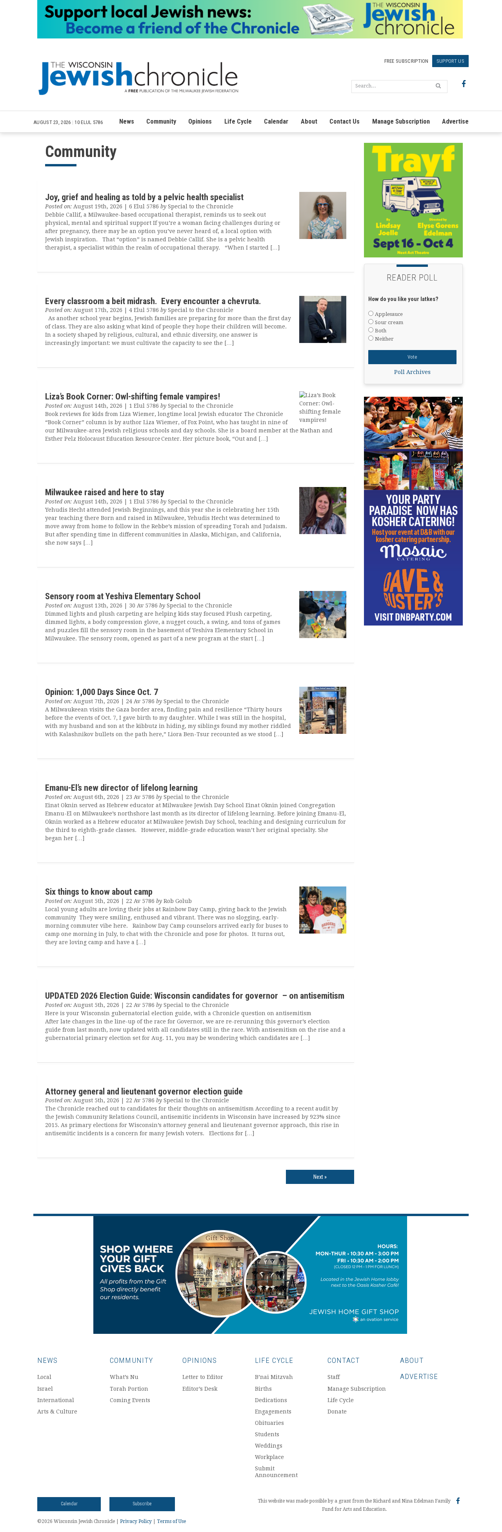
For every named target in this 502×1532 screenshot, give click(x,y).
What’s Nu (124, 1377)
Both (380, 331)
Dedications (271, 1400)
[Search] (438, 85)
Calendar (276, 121)
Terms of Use (171, 1521)
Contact (343, 1360)
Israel (45, 1389)
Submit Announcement (276, 1471)
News (126, 121)
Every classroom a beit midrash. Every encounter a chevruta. (154, 301)
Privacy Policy (136, 1521)
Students (267, 1434)
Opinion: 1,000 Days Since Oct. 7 (101, 692)
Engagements (273, 1411)
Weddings (268, 1446)
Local (44, 1377)
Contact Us (344, 121)
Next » (320, 1177)
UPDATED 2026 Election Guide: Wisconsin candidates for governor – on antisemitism (194, 995)
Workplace (269, 1457)
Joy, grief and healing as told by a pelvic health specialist (144, 197)
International (55, 1400)
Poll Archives (412, 372)
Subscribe (142, 1503)
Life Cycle (238, 121)
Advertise (455, 121)
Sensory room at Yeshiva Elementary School (122, 596)
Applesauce (389, 314)
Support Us (450, 61)
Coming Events (130, 1400)
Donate (337, 1411)
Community (161, 121)
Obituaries (269, 1423)
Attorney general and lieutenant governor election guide (144, 1091)
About (309, 121)
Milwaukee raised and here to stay (104, 492)
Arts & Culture (57, 1411)
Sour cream (389, 322)
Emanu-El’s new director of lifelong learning (121, 787)
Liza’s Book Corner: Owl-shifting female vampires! (132, 396)
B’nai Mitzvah (274, 1377)
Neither (384, 339)
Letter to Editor (202, 1377)
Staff (333, 1377)
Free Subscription (406, 61)
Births (263, 1389)
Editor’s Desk (199, 1389)
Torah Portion (129, 1389)
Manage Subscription (401, 121)
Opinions (200, 121)
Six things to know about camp (100, 891)
